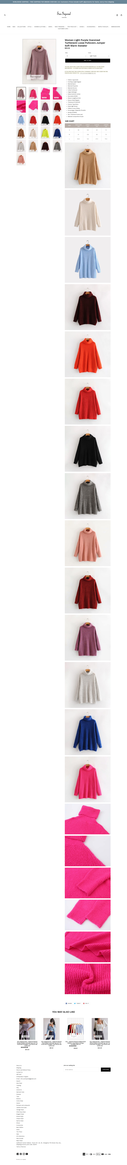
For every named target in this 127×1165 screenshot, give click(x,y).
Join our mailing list (69, 1065)
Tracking (18, 1085)
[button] (24, 1047)
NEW (14, 26)
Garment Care (20, 1092)
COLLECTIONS (21, 26)
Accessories (19, 1125)
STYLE (30, 26)
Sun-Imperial (23, 1159)
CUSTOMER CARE (63, 28)
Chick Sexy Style (21, 1112)
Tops (17, 1096)
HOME (8, 26)
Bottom (18, 1098)
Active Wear (19, 1101)
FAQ (17, 1087)
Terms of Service (21, 1146)
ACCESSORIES (91, 26)
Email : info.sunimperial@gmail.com (26, 1078)
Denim (18, 1103)
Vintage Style (20, 1109)
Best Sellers (19, 1127)
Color (89, 52)
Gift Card (18, 1074)
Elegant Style (20, 1114)
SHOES (82, 26)
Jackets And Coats (21, 1107)
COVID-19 (19, 1090)
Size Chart (19, 1083)
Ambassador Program (22, 1076)
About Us (19, 1065)
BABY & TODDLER (103, 26)
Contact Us (19, 1072)
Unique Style (19, 1118)
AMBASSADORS (115, 26)
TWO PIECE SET (72, 26)
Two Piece (19, 1131)
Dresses (18, 1094)
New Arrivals (19, 1138)
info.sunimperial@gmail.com (88, 73)
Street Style (19, 1116)
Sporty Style (19, 1120)
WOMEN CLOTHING (40, 26)
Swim (18, 1129)
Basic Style (19, 1140)
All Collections (20, 1136)
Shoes (18, 1123)
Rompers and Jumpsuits (23, 1105)
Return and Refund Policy (23, 1070)
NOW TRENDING (59, 26)
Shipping (18, 1067)
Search (18, 1081)
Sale (17, 1134)
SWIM (50, 26)
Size (66, 52)
